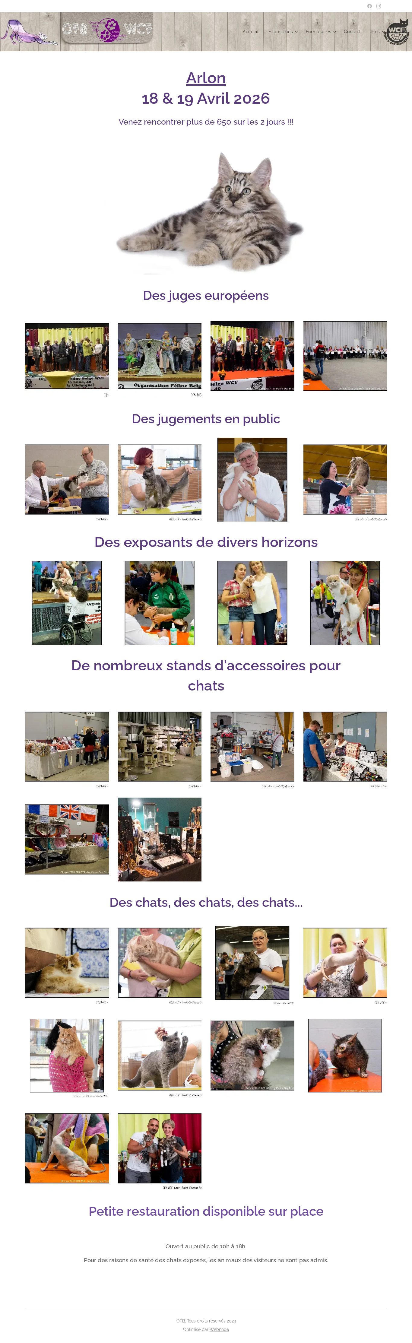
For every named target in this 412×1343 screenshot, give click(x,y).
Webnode (219, 1329)
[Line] (369, 6)
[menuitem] (252, 31)
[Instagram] (378, 6)
